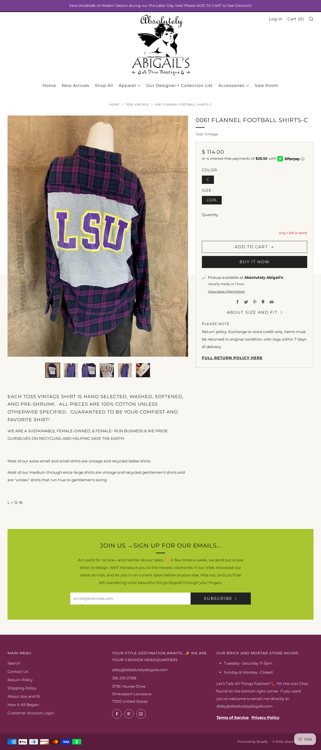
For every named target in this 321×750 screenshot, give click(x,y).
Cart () (295, 19)
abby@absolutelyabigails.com (140, 669)
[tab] (52, 370)
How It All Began (23, 704)
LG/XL (212, 200)
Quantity (210, 214)
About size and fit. (253, 312)
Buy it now (254, 261)
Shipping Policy (22, 688)
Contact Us (18, 671)
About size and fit (24, 696)
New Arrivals (75, 85)
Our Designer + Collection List (179, 85)
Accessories (231, 85)
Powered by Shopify (252, 741)
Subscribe (218, 598)
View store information (226, 291)
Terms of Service (232, 717)
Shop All (104, 85)
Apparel (127, 85)
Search (14, 663)
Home (49, 85)
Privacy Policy (265, 717)
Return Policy (20, 679)
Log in (276, 19)
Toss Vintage (137, 104)
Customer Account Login (31, 713)
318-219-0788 (124, 678)
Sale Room (267, 85)
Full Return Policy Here (232, 357)
